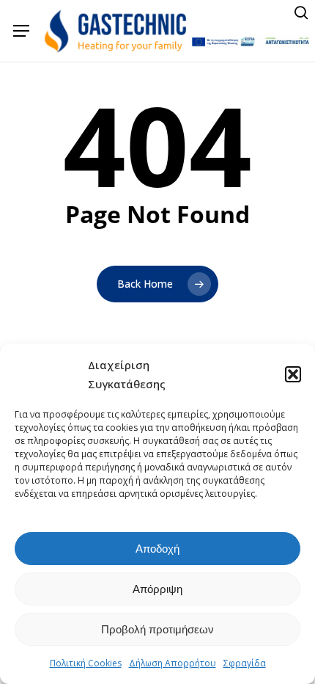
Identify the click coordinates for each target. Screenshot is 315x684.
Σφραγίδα (244, 663)
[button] (293, 374)
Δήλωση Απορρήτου (172, 663)
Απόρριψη (157, 589)
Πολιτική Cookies (86, 663)
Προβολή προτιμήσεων (157, 629)
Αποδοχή (157, 548)
